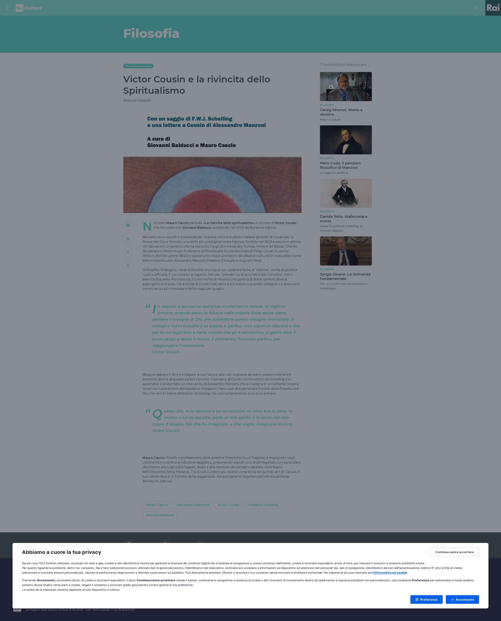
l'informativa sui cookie (389, 572)
